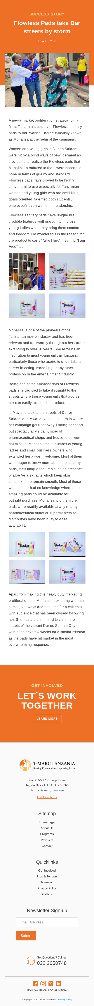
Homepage (47, 822)
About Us (47, 828)
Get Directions (47, 797)
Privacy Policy (47, 888)
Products (47, 840)
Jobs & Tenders (47, 876)
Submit (26, 936)
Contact (47, 846)
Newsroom (47, 882)
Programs (47, 834)
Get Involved (47, 870)
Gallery (47, 894)
